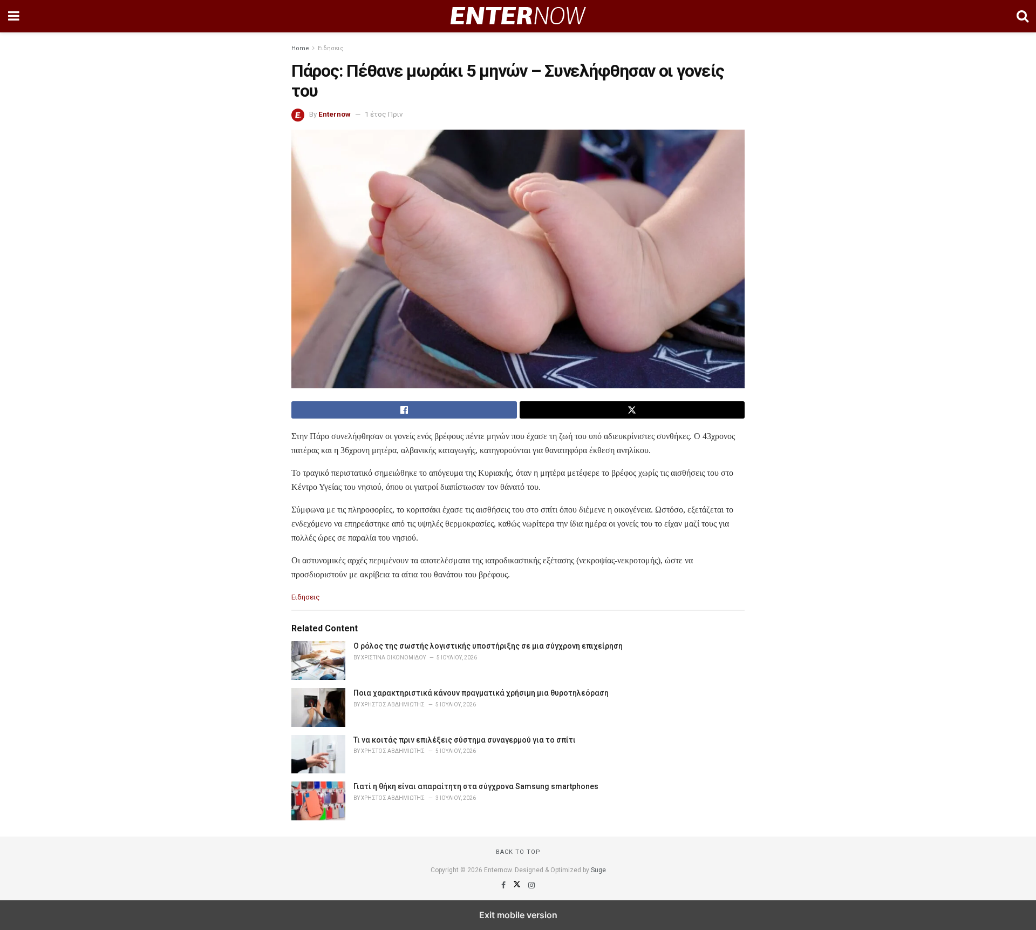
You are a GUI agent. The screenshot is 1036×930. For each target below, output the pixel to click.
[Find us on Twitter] (517, 885)
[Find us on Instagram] (531, 885)
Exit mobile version (518, 914)
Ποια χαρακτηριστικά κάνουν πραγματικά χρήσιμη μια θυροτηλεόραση (481, 693)
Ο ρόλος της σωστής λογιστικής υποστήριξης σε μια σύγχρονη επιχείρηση (488, 646)
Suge (598, 870)
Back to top (518, 851)
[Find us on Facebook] (504, 885)
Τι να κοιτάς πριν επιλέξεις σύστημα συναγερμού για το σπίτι (464, 740)
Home (300, 48)
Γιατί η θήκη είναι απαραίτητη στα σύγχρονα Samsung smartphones (475, 786)
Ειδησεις (331, 48)
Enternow (334, 114)
